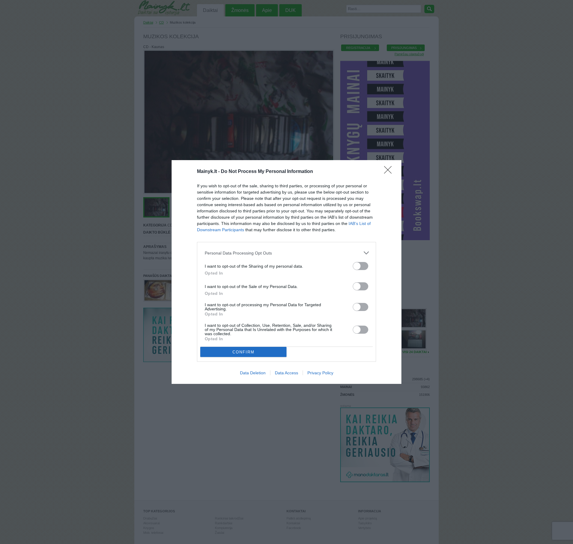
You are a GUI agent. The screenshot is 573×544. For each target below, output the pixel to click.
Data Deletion (253, 372)
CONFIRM (243, 352)
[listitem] (286, 253)
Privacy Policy (320, 372)
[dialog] (286, 272)
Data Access (286, 372)
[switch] (360, 266)
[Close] (389, 171)
